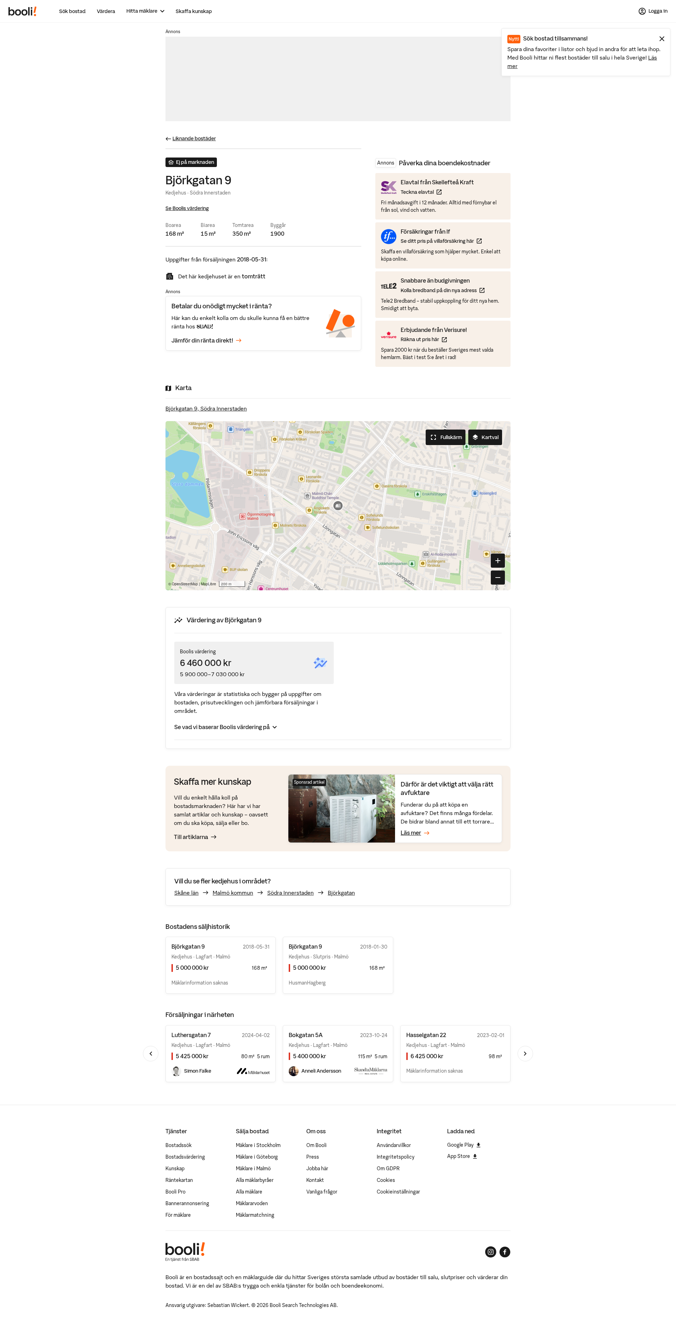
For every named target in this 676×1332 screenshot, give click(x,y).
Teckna (437, 192)
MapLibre (208, 583)
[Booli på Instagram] (490, 1252)
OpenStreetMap (185, 583)
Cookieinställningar (398, 1192)
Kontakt (315, 1180)
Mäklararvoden (252, 1203)
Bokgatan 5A (306, 1034)
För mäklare (178, 1215)
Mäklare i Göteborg (257, 1157)
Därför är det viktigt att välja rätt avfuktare (447, 788)
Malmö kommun (233, 892)
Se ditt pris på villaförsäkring (441, 241)
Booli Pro (175, 1192)
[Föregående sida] (150, 1053)
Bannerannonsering (187, 1203)
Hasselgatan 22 (426, 1034)
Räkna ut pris (434, 339)
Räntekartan (179, 1180)
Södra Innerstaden (290, 892)
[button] (338, 505)
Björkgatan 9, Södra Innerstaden (206, 408)
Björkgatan (341, 892)
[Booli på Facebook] (505, 1252)
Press (312, 1157)
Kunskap (174, 1168)
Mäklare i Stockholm (258, 1145)
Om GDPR (388, 1168)
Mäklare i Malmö (253, 1168)
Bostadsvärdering (185, 1157)
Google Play (460, 1145)
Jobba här (317, 1168)
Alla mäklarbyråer (255, 1180)
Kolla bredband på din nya (442, 290)
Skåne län (186, 892)
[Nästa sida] (525, 1053)
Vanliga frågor (321, 1192)
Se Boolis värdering (187, 208)
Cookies (386, 1180)
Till (191, 836)
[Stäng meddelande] (661, 38)
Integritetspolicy (395, 1157)
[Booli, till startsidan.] (22, 11)
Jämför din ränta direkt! (202, 340)
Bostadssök (178, 1145)
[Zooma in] (498, 561)
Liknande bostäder (194, 138)
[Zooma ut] (498, 578)
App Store (458, 1156)
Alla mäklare (249, 1192)
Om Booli (316, 1145)
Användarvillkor (394, 1145)
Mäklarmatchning (255, 1215)
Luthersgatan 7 (191, 1034)
